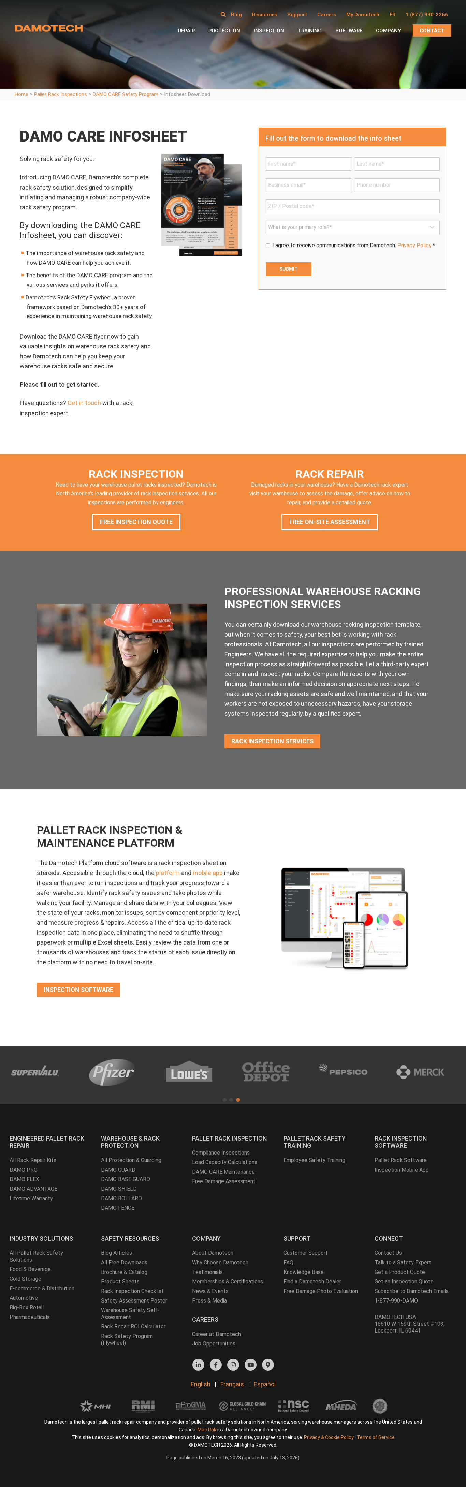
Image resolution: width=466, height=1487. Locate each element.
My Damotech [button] (362, 15)
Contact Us (388, 1253)
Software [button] (348, 31)
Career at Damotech (216, 1334)
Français (232, 1384)
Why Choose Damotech (220, 1262)
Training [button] (310, 31)
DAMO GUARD (118, 1169)
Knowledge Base (303, 1272)
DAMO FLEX (24, 1179)
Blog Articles (116, 1253)
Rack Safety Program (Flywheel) (127, 1339)
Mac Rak (207, 1429)
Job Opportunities (213, 1343)
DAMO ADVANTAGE (33, 1189)
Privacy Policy (414, 245)
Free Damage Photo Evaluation (320, 1291)
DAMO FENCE (117, 1208)
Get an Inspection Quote (404, 1281)
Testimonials (207, 1272)
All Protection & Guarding (131, 1160)
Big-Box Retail (27, 1307)
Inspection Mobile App (402, 1169)
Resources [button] (264, 15)
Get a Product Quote (400, 1272)
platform (168, 872)
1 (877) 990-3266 (427, 15)
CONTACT (432, 31)
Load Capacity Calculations (224, 1162)
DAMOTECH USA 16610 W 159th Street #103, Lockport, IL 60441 (410, 1324)
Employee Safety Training (314, 1160)
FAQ (288, 1262)
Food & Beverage (30, 1269)
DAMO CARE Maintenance (223, 1172)
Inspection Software (78, 989)
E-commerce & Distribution (42, 1288)
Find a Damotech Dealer (312, 1281)
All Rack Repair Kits (33, 1160)
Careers (326, 15)
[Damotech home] (49, 28)
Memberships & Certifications (227, 1281)
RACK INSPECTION (136, 473)
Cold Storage (25, 1279)
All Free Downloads (124, 1262)
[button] (223, 14)
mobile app (208, 872)
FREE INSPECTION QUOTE (136, 521)
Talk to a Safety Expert (403, 1262)
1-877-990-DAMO (396, 1300)
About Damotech (212, 1253)
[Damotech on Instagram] (233, 1365)
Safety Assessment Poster (134, 1300)
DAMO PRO (24, 1169)
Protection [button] (224, 31)
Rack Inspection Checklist (132, 1291)
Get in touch (84, 402)
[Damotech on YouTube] (251, 1365)
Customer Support (305, 1253)
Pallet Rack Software (401, 1160)
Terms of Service (376, 1437)
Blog (236, 15)
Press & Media (209, 1300)
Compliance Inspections (221, 1152)
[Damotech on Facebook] (216, 1365)
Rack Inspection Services (272, 741)
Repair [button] (186, 31)
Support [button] (297, 15)
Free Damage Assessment (224, 1181)
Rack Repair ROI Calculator (133, 1326)
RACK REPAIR (329, 473)
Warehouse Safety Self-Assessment (130, 1313)
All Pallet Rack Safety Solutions (36, 1256)
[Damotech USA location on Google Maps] (268, 1365)
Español (265, 1384)
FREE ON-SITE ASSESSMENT (329, 521)
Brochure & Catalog (124, 1272)
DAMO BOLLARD (121, 1198)
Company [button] (388, 31)
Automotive (24, 1298)
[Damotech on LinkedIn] (198, 1365)
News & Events (210, 1291)
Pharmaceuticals (30, 1317)
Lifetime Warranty (31, 1198)
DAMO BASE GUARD (125, 1179)
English (200, 1384)
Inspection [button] (269, 31)
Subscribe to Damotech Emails (412, 1291)
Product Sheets (120, 1281)
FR (392, 15)
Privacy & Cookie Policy (329, 1437)
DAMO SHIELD (119, 1189)
